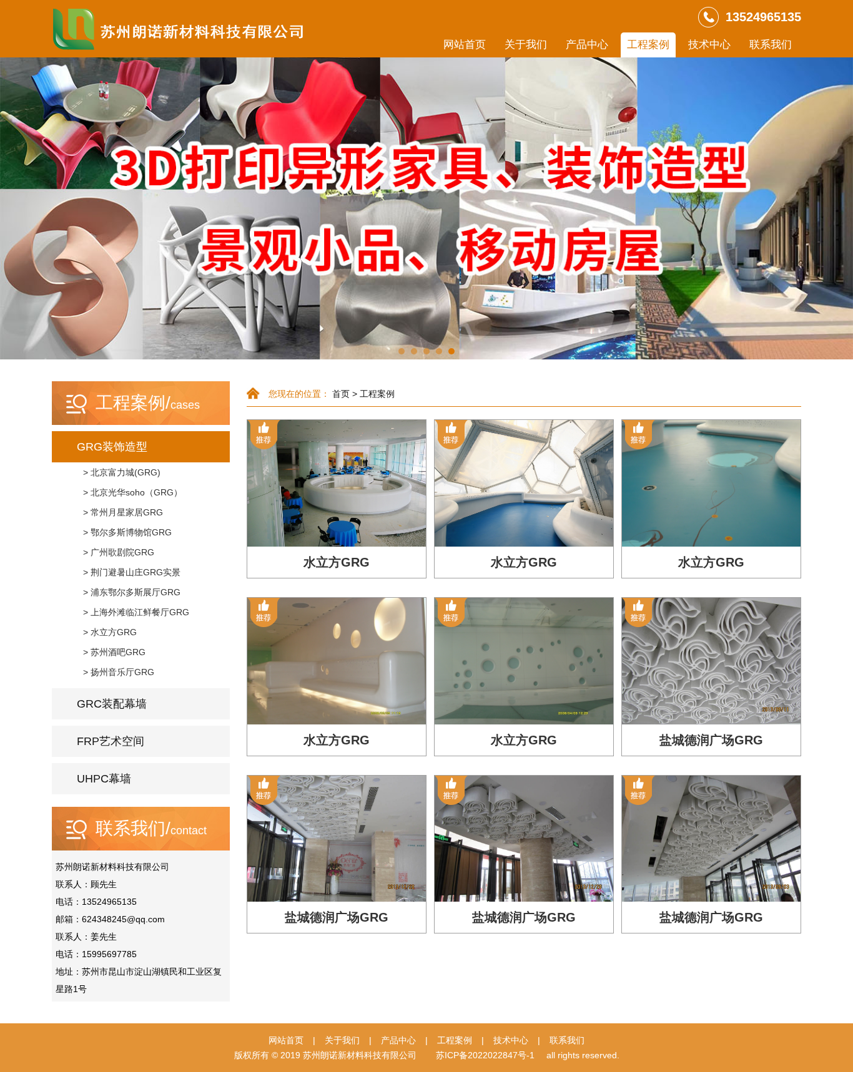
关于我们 (526, 45)
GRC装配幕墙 (112, 704)
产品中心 (587, 45)
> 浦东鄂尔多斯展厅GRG (131, 592)
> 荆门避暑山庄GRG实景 (131, 572)
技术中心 (709, 45)
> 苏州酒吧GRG (114, 652)
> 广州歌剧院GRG (118, 552)
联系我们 (770, 45)
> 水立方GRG (110, 632)
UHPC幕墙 (104, 778)
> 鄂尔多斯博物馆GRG (127, 532)
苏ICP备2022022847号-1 (485, 1055)
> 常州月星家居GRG (123, 512)
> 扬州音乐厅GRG (118, 672)
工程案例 (648, 45)
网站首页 (464, 45)
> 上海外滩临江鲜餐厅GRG (136, 612)
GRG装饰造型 (112, 447)
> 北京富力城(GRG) (121, 472)
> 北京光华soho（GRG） (132, 492)
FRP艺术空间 (110, 741)
